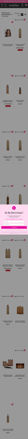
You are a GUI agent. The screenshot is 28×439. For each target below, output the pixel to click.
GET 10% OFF (14, 227)
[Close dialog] (27, 205)
